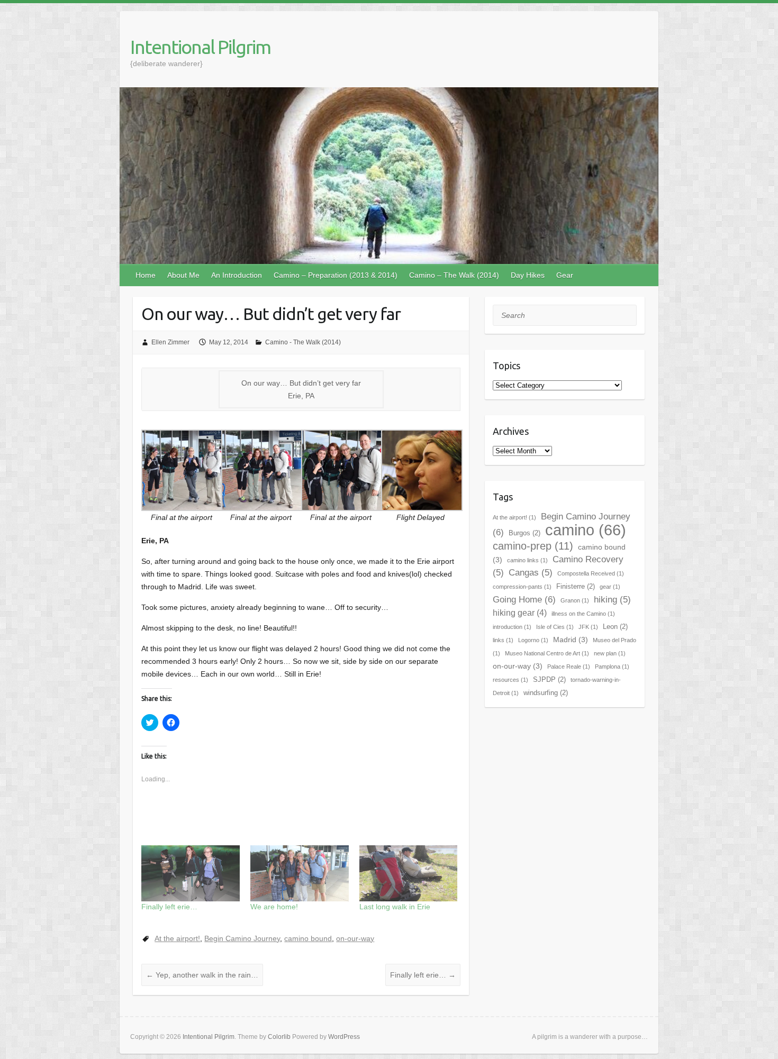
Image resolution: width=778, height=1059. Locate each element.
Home (145, 275)
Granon (574, 600)
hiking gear (520, 612)
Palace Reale (568, 666)
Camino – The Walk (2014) (454, 275)
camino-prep (533, 546)
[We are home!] (299, 873)
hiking (612, 600)
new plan (610, 653)
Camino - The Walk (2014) (303, 342)
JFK (588, 627)
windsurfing (545, 693)
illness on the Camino (583, 613)
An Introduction (236, 275)
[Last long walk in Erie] (408, 873)
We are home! (274, 906)
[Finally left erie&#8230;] (190, 873)
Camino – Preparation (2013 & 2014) (335, 275)
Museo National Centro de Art (547, 653)
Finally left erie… (169, 906)
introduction (512, 627)
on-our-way (355, 938)
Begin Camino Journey (242, 938)
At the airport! (177, 938)
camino (585, 529)
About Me (183, 275)
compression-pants (522, 586)
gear (610, 586)
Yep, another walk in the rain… (202, 975)
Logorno (533, 640)
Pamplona (612, 666)
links (503, 640)
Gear (564, 275)
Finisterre (575, 586)
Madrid (570, 639)
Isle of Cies (555, 627)
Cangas (531, 573)
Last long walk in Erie (394, 906)
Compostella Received (590, 573)
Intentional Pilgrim (200, 47)
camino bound (308, 938)
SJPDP (549, 679)
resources (510, 680)
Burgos (524, 533)
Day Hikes (528, 275)
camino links (527, 560)
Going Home (524, 599)
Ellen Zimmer (170, 342)
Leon (615, 627)
